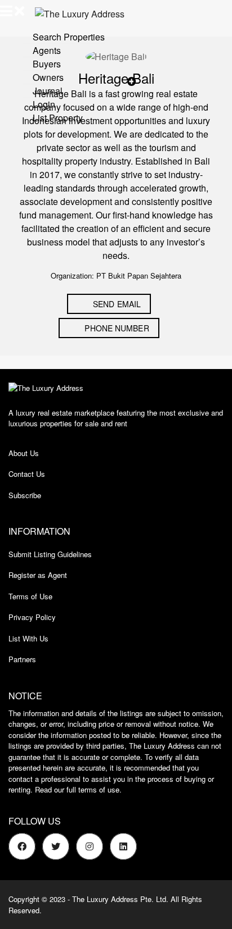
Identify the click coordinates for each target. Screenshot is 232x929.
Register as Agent (37, 575)
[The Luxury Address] (75, 12)
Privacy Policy (32, 617)
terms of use (98, 789)
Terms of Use (30, 596)
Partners (22, 659)
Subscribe (24, 495)
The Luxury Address (105, 899)
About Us (23, 453)
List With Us (28, 638)
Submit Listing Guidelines (50, 554)
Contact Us (26, 473)
